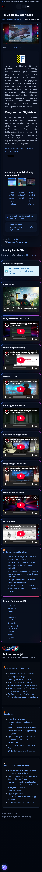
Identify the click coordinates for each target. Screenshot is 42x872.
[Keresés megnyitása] (24, 6)
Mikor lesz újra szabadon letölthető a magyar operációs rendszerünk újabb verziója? (23, 574)
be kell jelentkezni (29, 255)
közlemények (13, 626)
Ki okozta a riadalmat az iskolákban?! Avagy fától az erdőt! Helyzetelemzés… (23, 788)
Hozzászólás (13, 239)
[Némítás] (32, 339)
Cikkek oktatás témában (15, 552)
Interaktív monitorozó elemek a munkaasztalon (22, 217)
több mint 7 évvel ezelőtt (17, 242)
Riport (10, 634)
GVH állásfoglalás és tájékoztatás (21, 751)
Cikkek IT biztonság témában (16, 669)
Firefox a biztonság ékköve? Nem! (21, 694)
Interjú (10, 620)
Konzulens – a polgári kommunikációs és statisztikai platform (20, 722)
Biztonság (12, 608)
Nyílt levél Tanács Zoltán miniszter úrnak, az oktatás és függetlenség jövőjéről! (21, 565)
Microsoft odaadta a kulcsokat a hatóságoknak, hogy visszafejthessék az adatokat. (23, 588)
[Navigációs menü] (28, 6)
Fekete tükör (13, 617)
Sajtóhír (11, 637)
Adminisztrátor (15, 47)
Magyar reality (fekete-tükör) (16, 765)
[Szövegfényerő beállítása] (4, 867)
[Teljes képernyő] (36, 339)
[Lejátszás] (6, 339)
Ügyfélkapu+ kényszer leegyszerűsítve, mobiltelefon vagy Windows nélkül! (22, 796)
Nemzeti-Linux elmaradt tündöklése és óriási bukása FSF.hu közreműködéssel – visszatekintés (22, 779)
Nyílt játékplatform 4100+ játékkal (31, 198)
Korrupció (12, 623)
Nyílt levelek (12, 629)
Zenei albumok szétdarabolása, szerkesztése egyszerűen (22, 227)
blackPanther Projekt (10, 20)
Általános (11, 605)
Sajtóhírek (8, 714)
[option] (21, 299)
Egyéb (10, 614)
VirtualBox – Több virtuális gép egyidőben (12, 199)
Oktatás (11, 632)
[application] (21, 331)
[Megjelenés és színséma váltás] (18, 6)
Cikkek (10, 611)
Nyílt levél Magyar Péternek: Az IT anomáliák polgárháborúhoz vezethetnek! (21, 739)
